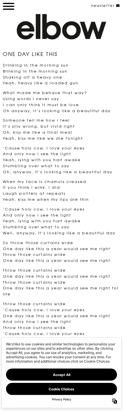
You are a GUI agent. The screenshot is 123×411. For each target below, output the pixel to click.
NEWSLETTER (103, 5)
